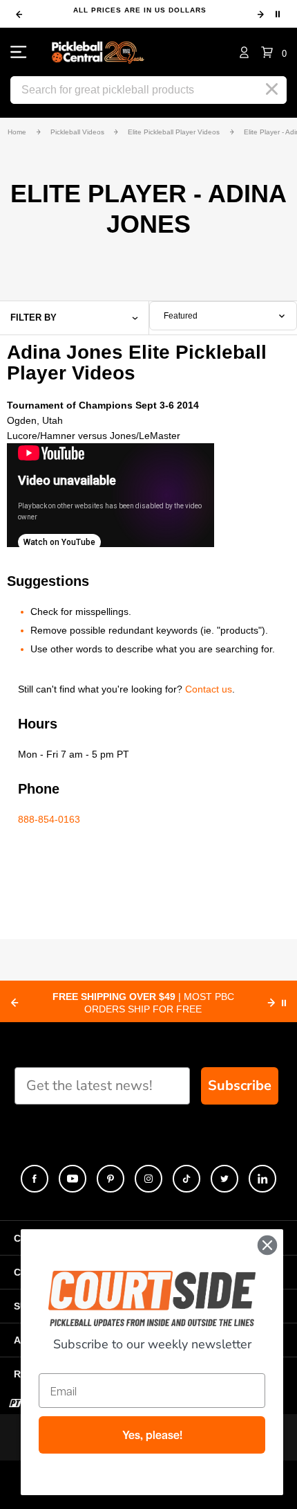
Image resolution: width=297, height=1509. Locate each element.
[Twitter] (224, 1179)
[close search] (272, 89)
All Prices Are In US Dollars (140, 10)
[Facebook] (34, 1179)
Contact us (208, 689)
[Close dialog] (267, 1245)
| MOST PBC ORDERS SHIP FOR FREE (143, 1003)
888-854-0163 (49, 819)
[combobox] (223, 315)
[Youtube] (72, 1179)
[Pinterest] (110, 1179)
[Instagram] (148, 1179)
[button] (274, 52)
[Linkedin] (262, 1179)
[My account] (244, 51)
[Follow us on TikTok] (186, 1179)
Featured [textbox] (181, 316)
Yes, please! (152, 1435)
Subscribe (239, 1085)
